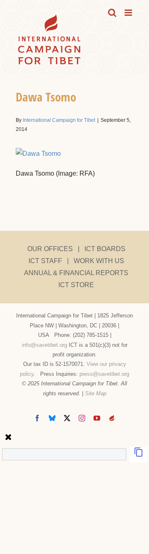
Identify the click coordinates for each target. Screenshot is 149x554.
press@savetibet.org (104, 374)
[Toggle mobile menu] (129, 12)
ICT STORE (76, 284)
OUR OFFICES (50, 248)
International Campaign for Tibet (59, 120)
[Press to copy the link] (139, 454)
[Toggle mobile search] (112, 12)
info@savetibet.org (44, 345)
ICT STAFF (45, 260)
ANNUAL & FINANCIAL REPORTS (76, 272)
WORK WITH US (99, 260)
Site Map (95, 393)
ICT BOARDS (104, 248)
